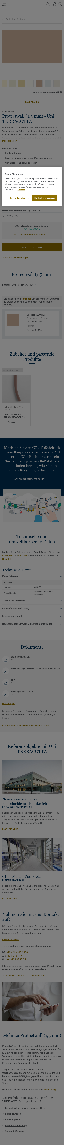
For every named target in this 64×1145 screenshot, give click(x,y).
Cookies (21, 190)
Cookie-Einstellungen (19, 198)
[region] (32, 186)
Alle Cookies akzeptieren (44, 198)
